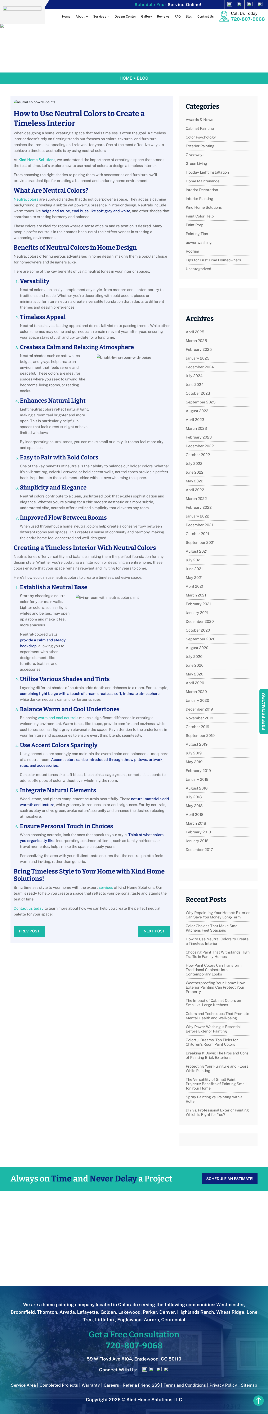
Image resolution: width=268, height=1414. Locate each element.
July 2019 (194, 753)
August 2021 (196, 551)
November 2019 (199, 718)
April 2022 (195, 490)
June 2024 (195, 384)
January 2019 (197, 779)
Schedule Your (168, 4)
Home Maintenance (202, 181)
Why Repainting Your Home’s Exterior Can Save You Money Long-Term (218, 914)
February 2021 (198, 604)
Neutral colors (26, 199)
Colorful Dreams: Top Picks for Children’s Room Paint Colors (212, 1042)
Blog (189, 16)
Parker (150, 1312)
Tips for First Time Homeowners (213, 260)
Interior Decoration (202, 190)
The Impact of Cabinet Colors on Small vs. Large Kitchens (213, 1002)
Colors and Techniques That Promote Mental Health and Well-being (217, 1015)
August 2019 (196, 744)
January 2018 (197, 841)
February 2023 (199, 437)
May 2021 (194, 577)
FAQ (178, 16)
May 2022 (194, 481)
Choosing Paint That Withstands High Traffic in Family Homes (218, 954)
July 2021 (194, 560)
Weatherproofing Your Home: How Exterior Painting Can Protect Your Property (215, 987)
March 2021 (196, 595)
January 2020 (197, 700)
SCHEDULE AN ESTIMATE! (229, 1178)
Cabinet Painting (200, 128)
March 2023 (196, 428)
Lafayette (87, 1312)
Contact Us (205, 16)
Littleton (105, 1319)
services (106, 887)
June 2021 (194, 569)
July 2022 (194, 463)
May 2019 (194, 762)
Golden (108, 1312)
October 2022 (198, 455)
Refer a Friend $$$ (141, 1385)
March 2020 (196, 691)
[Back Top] (258, 1400)
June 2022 (195, 472)
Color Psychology (201, 137)
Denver (167, 1312)
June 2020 (195, 665)
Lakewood (129, 1312)
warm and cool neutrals (58, 718)
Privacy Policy (223, 1385)
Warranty (91, 1385)
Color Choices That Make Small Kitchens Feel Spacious (213, 928)
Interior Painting (199, 198)
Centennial (173, 1319)
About (80, 16)
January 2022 (197, 516)
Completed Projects (59, 1385)
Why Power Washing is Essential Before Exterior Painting (213, 1029)
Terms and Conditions (185, 1385)
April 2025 (195, 332)
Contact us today (29, 908)
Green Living (196, 163)
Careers (111, 1385)
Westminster (230, 1304)
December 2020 (200, 621)
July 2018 (194, 797)
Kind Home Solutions (36, 160)
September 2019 (200, 735)
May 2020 (194, 674)
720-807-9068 (248, 19)
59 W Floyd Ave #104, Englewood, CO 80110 (134, 1359)
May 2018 (194, 806)
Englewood (129, 1319)
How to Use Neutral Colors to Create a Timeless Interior (217, 941)
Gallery (146, 16)
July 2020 (194, 656)
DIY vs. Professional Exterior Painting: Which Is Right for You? (218, 1112)
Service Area (23, 1385)
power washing (199, 242)
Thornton (47, 1312)
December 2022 (200, 446)
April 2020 (195, 683)
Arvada (67, 1312)
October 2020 (198, 630)
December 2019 (199, 709)
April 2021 (194, 586)
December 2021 (199, 525)
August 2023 (197, 411)
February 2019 (198, 770)
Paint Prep (195, 225)
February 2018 (198, 832)
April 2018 (195, 814)
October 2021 (197, 534)
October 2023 (198, 393)
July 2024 (194, 376)
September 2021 (200, 542)
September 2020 (200, 639)
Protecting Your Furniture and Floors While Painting (217, 1068)
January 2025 (197, 358)
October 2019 (197, 727)
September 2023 (200, 402)
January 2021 (197, 612)
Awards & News (199, 119)
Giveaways (195, 155)
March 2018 (196, 823)
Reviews (163, 16)
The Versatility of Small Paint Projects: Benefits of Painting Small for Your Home (216, 1083)
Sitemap (249, 1385)
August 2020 (197, 648)
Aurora (151, 1319)
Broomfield (23, 1312)
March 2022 (196, 498)
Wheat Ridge (230, 1312)
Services (99, 16)
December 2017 (199, 849)
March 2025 (196, 340)
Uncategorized (198, 269)
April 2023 (195, 419)
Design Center (125, 16)
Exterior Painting (200, 146)
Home (66, 16)
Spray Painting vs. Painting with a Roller (214, 1099)
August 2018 (197, 788)
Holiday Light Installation (207, 172)
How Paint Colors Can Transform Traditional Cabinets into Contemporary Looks (214, 969)
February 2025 (199, 349)
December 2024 (200, 367)
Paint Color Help (200, 216)
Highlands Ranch (195, 1312)
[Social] (221, 4)
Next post (154, 931)
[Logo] (22, 11)
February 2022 (199, 507)
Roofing (192, 251)
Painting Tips (197, 233)
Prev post (29, 931)
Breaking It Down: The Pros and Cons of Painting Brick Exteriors (217, 1055)
